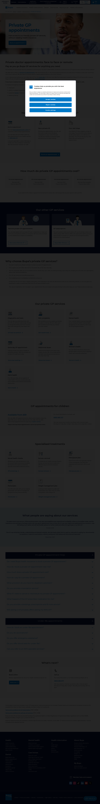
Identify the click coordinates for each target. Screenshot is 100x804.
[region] (50, 98)
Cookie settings (50, 110)
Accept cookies (50, 99)
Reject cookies (50, 104)
